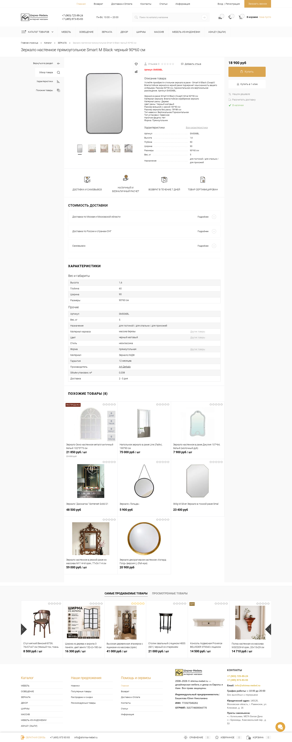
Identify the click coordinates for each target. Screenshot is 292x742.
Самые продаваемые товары (126, 593)
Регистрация (233, 4)
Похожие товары (44, 90)
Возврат (98, 4)
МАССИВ (25, 714)
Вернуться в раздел (43, 63)
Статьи (163, 4)
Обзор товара (46, 72)
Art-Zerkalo (125, 366)
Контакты (145, 4)
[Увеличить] (104, 103)
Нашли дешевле (241, 94)
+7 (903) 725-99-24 (237, 676)
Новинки (75, 685)
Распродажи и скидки (82, 697)
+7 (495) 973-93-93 (237, 680)
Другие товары (197, 331)
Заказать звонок (257, 3)
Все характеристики (197, 127)
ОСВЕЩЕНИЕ (27, 691)
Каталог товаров (39, 32)
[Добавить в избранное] (136, 64)
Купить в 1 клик (249, 84)
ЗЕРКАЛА (25, 697)
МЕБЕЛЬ (25, 685)
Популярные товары (81, 691)
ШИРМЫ (25, 708)
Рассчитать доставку (244, 99)
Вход (220, 4)
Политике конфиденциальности (172, 730)
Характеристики (45, 81)
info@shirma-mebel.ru (247, 685)
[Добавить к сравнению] (136, 72)
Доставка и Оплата (121, 4)
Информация (183, 4)
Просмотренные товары (170, 593)
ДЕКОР (24, 703)
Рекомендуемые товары (83, 703)
